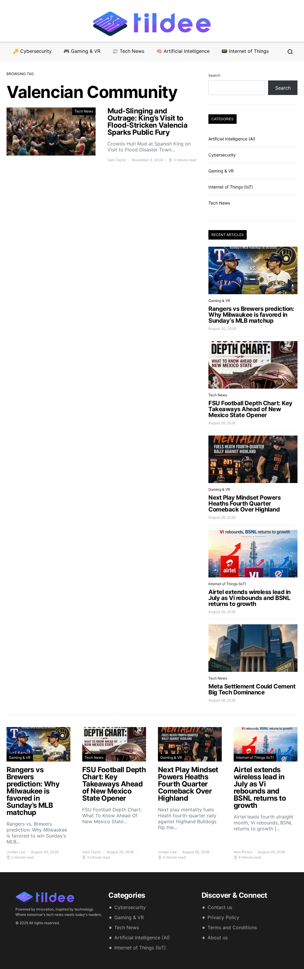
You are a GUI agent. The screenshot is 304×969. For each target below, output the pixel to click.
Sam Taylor (116, 160)
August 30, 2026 (222, 328)
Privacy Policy (223, 917)
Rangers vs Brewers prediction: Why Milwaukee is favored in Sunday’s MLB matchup (251, 314)
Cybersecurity (222, 154)
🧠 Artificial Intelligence (183, 51)
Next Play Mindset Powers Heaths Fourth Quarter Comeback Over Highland (244, 503)
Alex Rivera (243, 852)
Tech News (84, 111)
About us (218, 937)
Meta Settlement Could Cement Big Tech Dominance (251, 689)
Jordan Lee (16, 852)
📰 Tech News (128, 51)
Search (214, 75)
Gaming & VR (221, 170)
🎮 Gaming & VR (82, 51)
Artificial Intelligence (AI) (231, 138)
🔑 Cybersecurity (32, 51)
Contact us (220, 907)
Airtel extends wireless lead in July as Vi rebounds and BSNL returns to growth (249, 597)
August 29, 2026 (221, 423)
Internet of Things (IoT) (230, 186)
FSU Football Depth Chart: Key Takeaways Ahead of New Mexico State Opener (250, 409)
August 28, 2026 (221, 700)
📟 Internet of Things (245, 51)
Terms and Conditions (232, 927)
